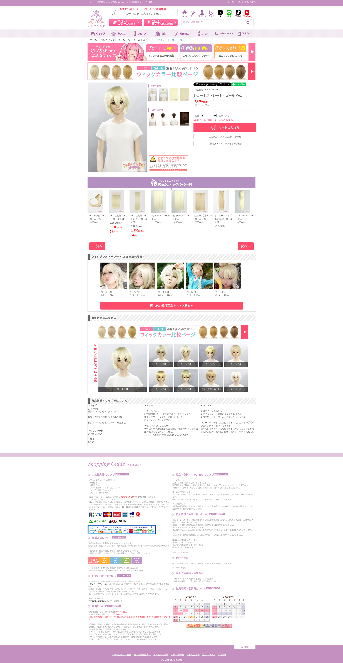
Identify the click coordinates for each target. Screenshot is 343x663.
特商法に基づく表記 (121, 654)
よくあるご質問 (160, 654)
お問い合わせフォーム (97, 584)
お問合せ (240, 2)
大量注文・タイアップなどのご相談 (225, 143)
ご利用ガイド (193, 654)
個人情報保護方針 (142, 654)
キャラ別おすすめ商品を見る (161, 22)
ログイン (231, 2)
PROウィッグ (107, 40)
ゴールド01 (139, 40)
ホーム (93, 40)
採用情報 (222, 654)
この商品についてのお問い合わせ (225, 136)
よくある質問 (250, 2)
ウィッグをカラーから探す (125, 22)
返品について (208, 654)
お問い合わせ (177, 654)
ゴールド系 (124, 40)
